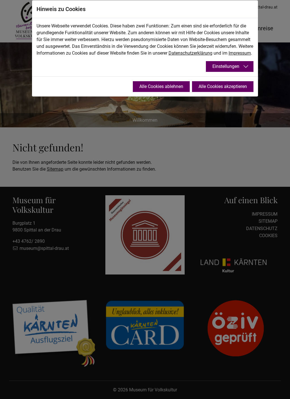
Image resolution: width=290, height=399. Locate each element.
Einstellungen (225, 66)
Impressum (240, 53)
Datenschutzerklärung (190, 53)
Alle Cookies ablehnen (161, 86)
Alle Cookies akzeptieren (223, 86)
